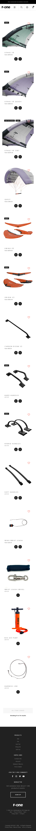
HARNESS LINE (11, 686)
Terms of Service (26, 827)
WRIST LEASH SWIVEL (15, 589)
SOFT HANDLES (12, 492)
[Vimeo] (20, 776)
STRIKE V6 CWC (12, 150)
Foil (18, 741)
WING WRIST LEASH (14, 540)
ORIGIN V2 (10, 297)
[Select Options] (16, 59)
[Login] (27, 7)
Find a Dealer (18, 767)
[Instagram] (16, 776)
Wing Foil (18, 747)
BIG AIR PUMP (11, 638)
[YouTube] (23, 776)
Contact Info (18, 759)
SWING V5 (9, 248)
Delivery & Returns (18, 764)
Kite (18, 739)
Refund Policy (17, 827)
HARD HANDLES (12, 395)
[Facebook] (12, 776)
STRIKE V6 (9, 52)
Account (18, 761)
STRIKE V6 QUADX (13, 101)
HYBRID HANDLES (13, 444)
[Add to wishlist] (30, 23)
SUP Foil (18, 749)
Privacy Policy (8, 827)
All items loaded (18, 710)
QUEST (8, 199)
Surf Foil (18, 744)
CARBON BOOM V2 (13, 346)
